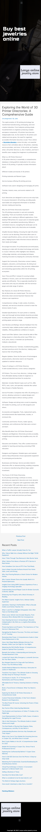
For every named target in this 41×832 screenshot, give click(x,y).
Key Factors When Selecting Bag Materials (15, 708)
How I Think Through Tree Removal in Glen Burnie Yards (20, 558)
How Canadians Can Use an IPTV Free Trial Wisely (18, 566)
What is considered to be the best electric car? (17, 778)
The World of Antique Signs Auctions (13, 781)
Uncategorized (6, 118)
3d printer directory (10, 142)
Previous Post (20, 536)
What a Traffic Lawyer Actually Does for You (16, 550)
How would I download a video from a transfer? (17, 784)
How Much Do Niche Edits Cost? (12, 775)
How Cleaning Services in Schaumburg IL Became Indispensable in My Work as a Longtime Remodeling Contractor (19, 622)
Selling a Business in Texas (10, 772)
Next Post (20, 540)
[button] (21, 3)
